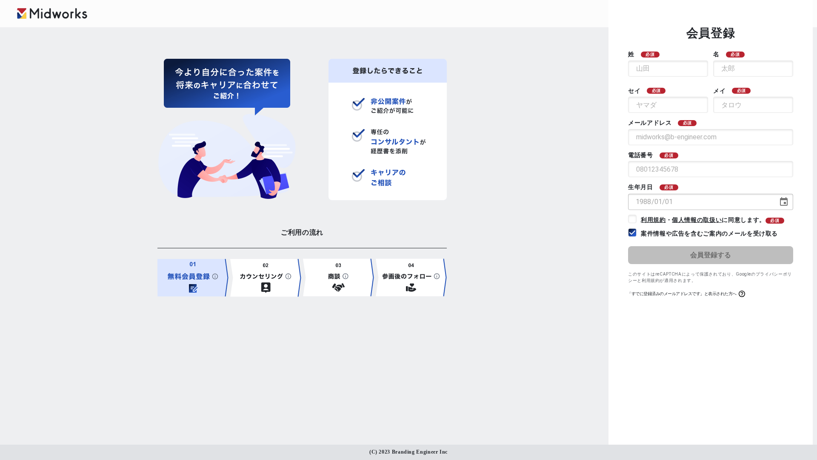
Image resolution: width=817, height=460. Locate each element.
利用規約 (653, 219)
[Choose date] (783, 201)
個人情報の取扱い (697, 219)
